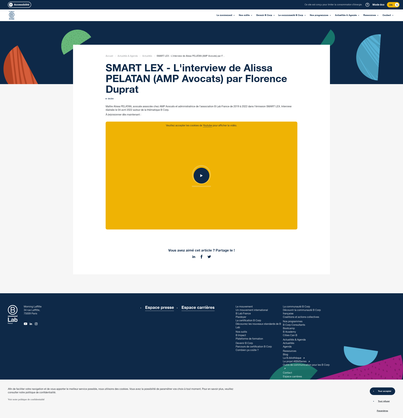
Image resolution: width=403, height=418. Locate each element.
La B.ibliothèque (292, 358)
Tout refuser (384, 401)
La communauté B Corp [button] (296, 307)
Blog (285, 355)
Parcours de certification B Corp (254, 347)
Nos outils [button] (241, 332)
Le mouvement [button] (244, 307)
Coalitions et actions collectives (301, 317)
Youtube (207, 126)
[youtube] (25, 323)
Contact (387, 15)
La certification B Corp (248, 321)
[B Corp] (11, 15)
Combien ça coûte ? (247, 350)
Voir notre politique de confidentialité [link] (26, 399)
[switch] (393, 4)
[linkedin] (30, 323)
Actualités (147, 56)
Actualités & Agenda (128, 56)
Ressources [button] (289, 351)
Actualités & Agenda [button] (294, 340)
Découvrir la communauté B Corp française (302, 312)
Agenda (287, 347)
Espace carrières (292, 377)
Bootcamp (289, 328)
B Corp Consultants (294, 325)
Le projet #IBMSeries (295, 362)
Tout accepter (384, 391)
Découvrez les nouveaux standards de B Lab (258, 325)
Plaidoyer (241, 317)
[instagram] (36, 323)
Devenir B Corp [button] (244, 343)
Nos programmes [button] (292, 321)
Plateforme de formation (249, 339)
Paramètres (382, 411)
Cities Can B (290, 335)
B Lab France (243, 314)
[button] (19, 5)
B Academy (289, 332)
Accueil (109, 56)
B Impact (241, 335)
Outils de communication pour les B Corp (306, 365)
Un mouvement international (252, 310)
